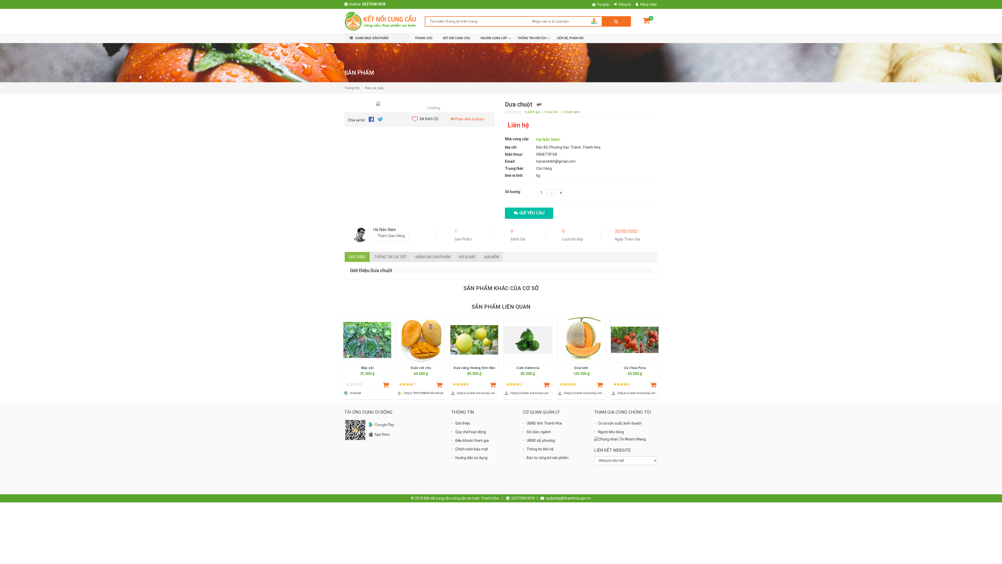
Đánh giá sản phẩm (432, 257)
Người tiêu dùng (611, 432)
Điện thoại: (514, 154)
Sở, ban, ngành (539, 432)
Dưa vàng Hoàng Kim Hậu (474, 368)
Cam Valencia (527, 368)
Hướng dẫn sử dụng (471, 458)
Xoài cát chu (420, 368)
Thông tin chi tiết (390, 257)
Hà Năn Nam (548, 139)
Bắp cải (367, 368)
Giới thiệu (357, 257)
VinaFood (355, 393)
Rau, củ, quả (374, 88)
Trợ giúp (603, 4)
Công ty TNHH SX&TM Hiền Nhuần (423, 393)
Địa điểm (491, 257)
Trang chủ (352, 88)
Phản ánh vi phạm (469, 119)
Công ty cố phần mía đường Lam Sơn (478, 393)
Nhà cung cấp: (517, 139)
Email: (510, 161)
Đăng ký (625, 4)
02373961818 (373, 4)
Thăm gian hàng (391, 236)
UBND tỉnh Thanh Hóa (544, 423)
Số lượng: (513, 192)
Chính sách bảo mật (471, 449)
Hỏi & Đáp (467, 257)
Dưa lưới (581, 368)
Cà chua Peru (635, 368)
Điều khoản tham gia (472, 440)
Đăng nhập (648, 4)
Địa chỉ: (511, 147)
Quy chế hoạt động (470, 432)
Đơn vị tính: (514, 175)
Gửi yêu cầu (532, 212)
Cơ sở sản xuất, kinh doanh (620, 423)
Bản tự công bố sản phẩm (548, 458)
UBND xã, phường (541, 440)
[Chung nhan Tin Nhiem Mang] (620, 439)
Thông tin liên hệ (540, 449)
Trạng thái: (514, 168)
